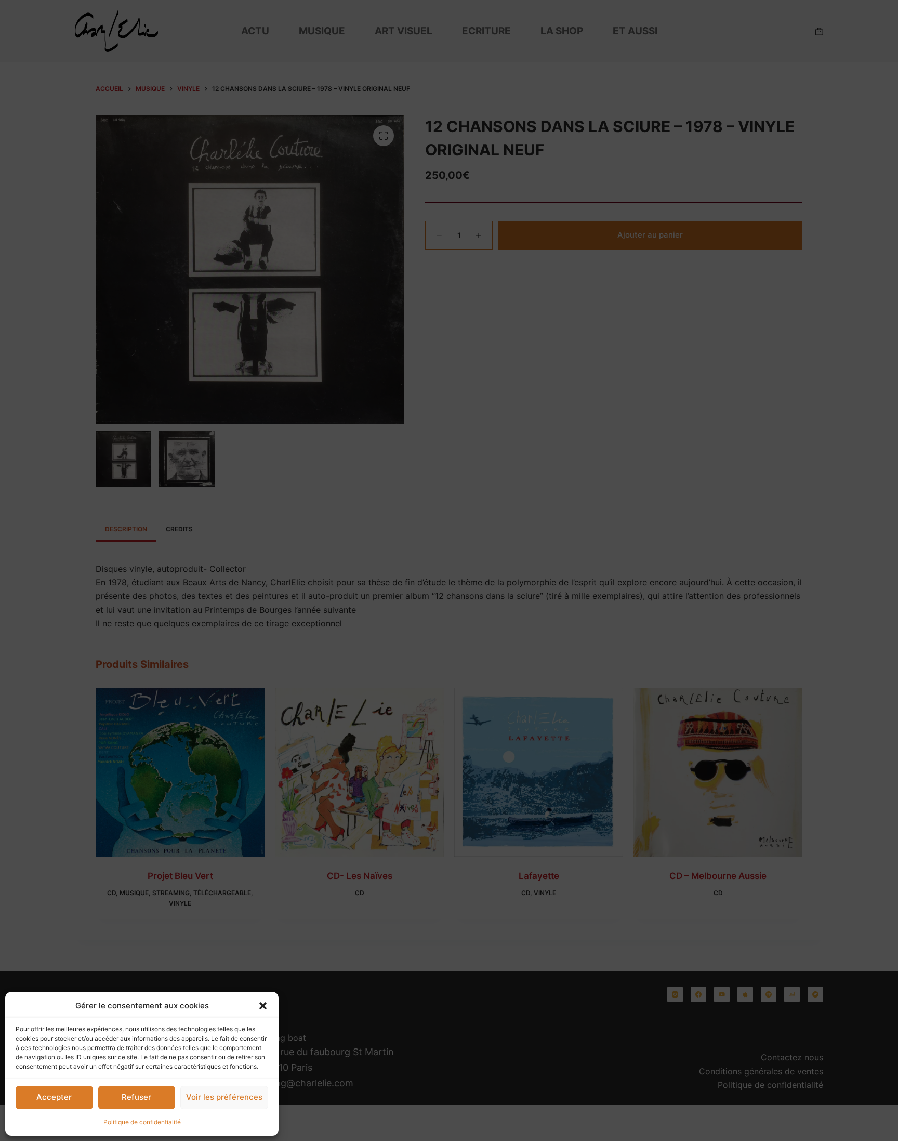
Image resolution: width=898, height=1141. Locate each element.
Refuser (136, 1097)
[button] (263, 1006)
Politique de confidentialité (142, 1122)
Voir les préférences (224, 1097)
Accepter (54, 1097)
